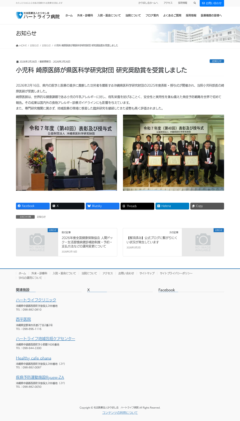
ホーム (22, 273)
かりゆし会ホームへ (148, 3)
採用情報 (182, 3)
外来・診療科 (39, 273)
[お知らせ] (37, 240)
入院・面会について (64, 273)
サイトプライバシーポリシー (176, 273)
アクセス (168, 3)
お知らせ (217, 61)
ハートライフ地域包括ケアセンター (45, 338)
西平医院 (23, 319)
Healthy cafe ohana (33, 358)
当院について (89, 273)
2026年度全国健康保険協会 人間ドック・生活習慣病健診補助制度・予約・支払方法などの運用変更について (87, 242)
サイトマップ (147, 273)
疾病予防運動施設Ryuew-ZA (40, 377)
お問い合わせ (214, 3)
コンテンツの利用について (120, 412)
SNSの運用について (30, 277)
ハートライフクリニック (36, 300)
